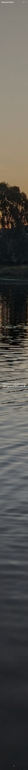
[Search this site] (23, 2)
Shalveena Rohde (7, 2)
